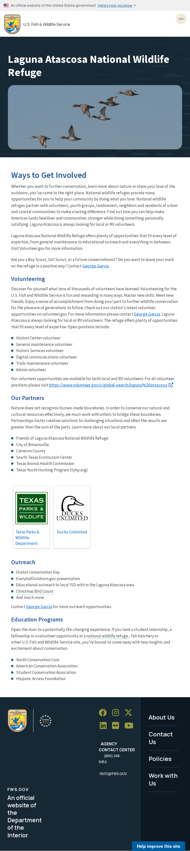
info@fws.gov (113, 773)
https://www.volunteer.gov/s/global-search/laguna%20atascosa (108, 385)
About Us (162, 717)
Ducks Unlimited (72, 532)
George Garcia (95, 266)
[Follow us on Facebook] (104, 713)
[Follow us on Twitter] (130, 713)
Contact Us (161, 738)
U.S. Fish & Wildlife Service (47, 24)
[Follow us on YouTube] (130, 726)
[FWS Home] (12, 24)
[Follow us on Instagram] (117, 713)
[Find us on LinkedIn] (105, 726)
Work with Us (163, 779)
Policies (160, 758)
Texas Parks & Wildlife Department (27, 537)
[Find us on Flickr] (117, 726)
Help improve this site (158, 846)
